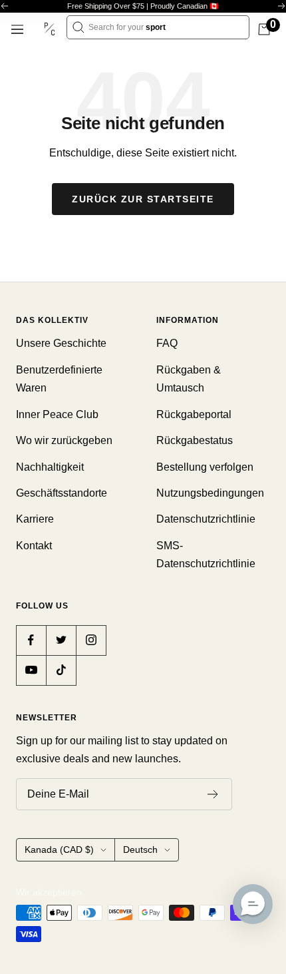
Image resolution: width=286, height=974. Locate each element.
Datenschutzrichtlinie (205, 519)
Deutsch (140, 849)
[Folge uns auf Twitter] (61, 640)
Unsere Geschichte (61, 343)
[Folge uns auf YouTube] (31, 670)
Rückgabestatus (194, 440)
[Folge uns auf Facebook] (31, 640)
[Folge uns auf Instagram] (91, 640)
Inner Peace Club (57, 414)
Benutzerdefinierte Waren (59, 378)
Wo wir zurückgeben (64, 440)
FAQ (167, 343)
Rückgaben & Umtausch (188, 378)
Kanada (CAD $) (59, 849)
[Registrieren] (213, 794)
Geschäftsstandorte (61, 493)
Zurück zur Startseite (143, 199)
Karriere (35, 519)
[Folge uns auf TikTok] (61, 670)
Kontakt (34, 545)
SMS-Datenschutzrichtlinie (205, 554)
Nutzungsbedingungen (210, 493)
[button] (253, 904)
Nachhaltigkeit (50, 467)
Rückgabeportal (193, 414)
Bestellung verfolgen (204, 467)
